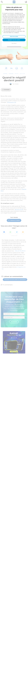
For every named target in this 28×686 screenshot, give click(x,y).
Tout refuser (14, 43)
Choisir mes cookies (14, 36)
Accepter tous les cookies (14, 39)
